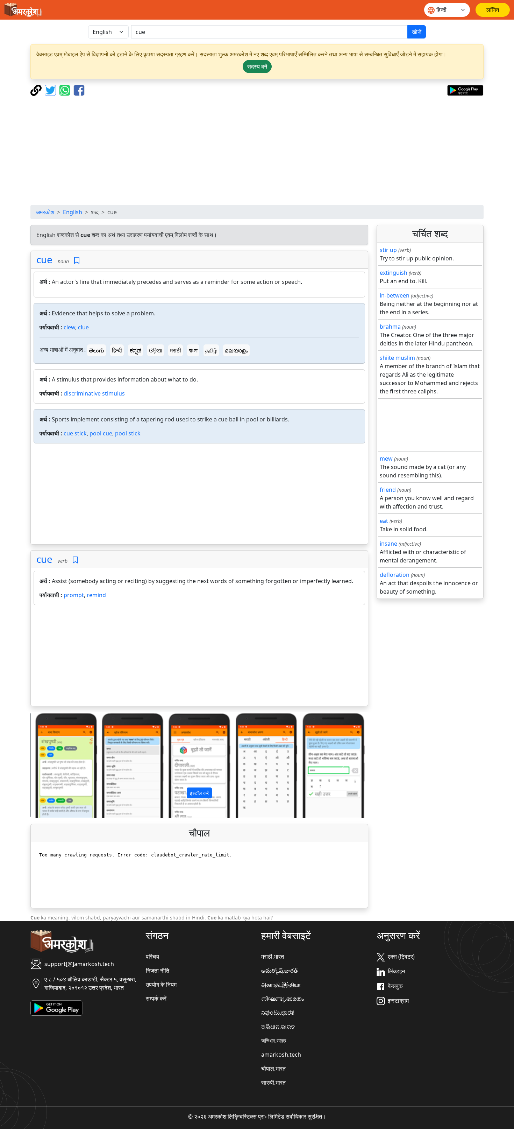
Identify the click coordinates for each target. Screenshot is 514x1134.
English (72, 212)
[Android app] (56, 1007)
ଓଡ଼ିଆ (155, 350)
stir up (388, 250)
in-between (394, 295)
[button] (56, 765)
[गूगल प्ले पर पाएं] (465, 89)
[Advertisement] (257, 151)
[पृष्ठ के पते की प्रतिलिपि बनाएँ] (36, 89)
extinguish (393, 272)
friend (388, 489)
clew (69, 327)
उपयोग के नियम (161, 984)
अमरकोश (45, 212)
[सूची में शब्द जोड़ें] (76, 260)
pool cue (101, 433)
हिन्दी (117, 350)
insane (388, 543)
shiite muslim (397, 358)
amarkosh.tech (281, 1054)
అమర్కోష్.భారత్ (279, 970)
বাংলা (193, 350)
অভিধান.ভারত (273, 1040)
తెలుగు (96, 350)
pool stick (128, 433)
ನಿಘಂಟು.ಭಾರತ (277, 1012)
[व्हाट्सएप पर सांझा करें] (65, 89)
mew (386, 458)
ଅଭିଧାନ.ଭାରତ (278, 1026)
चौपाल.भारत (273, 1068)
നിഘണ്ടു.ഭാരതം (282, 998)
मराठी (175, 350)
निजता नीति (157, 970)
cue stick (75, 433)
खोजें (416, 32)
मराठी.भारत (272, 956)
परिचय (152, 956)
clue (83, 327)
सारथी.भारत (273, 1082)
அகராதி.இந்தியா (281, 984)
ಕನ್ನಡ (135, 350)
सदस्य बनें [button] (257, 66)
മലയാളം (236, 350)
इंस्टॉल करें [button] (199, 793)
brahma (390, 326)
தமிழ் (211, 350)
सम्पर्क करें (156, 998)
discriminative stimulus (94, 393)
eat (384, 521)
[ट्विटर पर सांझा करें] (51, 89)
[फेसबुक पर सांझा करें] (79, 89)
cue (44, 259)
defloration (394, 575)
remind (96, 595)
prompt (74, 595)
